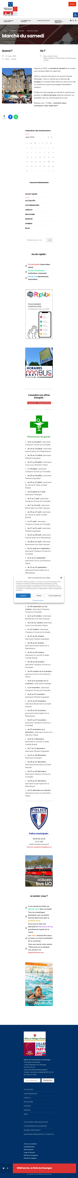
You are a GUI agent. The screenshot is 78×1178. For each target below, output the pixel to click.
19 (36, 162)
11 (31, 157)
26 (36, 166)
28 (31, 148)
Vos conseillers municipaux (8, 21)
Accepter (23, 596)
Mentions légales (30, 1158)
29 (36, 148)
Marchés (21, 31)
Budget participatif (44, 20)
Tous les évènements (39, 182)
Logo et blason (29, 1152)
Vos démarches (32, 205)
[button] (75, 14)
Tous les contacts (30, 1144)
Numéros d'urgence (31, 1155)
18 (31, 162)
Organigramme (29, 1147)
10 (27, 157)
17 (27, 162)
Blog (27, 228)
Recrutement (28, 1150)
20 (40, 162)
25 (31, 166)
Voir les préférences (55, 596)
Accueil (4, 31)
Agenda (28, 223)
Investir (29, 219)
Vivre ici (28, 210)
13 (40, 157)
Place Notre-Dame (50, 56)
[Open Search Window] (75, 20)
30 (40, 148)
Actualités (30, 200)
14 (44, 157)
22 (49, 161)
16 (53, 157)
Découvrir (30, 214)
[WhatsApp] (16, 117)
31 (44, 148)
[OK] (50, 240)
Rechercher (47, 1080)
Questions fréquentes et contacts (59, 21)
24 (27, 166)
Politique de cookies (38, 600)
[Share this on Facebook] (10, 117)
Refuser (39, 596)
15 (49, 157)
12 (36, 157)
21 (44, 162)
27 (27, 148)
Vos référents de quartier (26, 21)
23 (53, 162)
